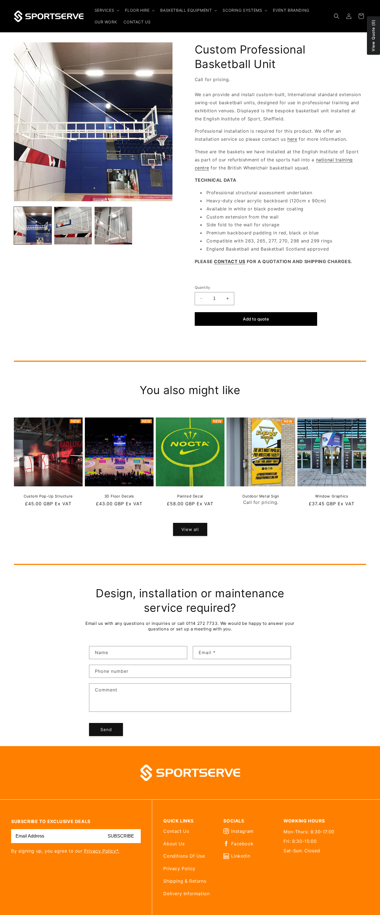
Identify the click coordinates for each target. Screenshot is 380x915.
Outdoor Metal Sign (260, 496)
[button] (106, 10)
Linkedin (240, 856)
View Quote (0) (373, 36)
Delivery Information (186, 893)
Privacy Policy (179, 868)
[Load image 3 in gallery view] (113, 225)
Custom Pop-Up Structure (48, 496)
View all (190, 529)
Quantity (202, 287)
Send (106, 729)
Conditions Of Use (184, 856)
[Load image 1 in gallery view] (32, 225)
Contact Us (176, 831)
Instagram (242, 831)
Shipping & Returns (184, 881)
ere (293, 139)
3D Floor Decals (119, 496)
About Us (173, 843)
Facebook (242, 843)
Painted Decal (190, 496)
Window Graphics (331, 496)
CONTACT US (229, 261)
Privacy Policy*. (101, 851)
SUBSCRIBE (121, 836)
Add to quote (256, 319)
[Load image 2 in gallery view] (73, 225)
